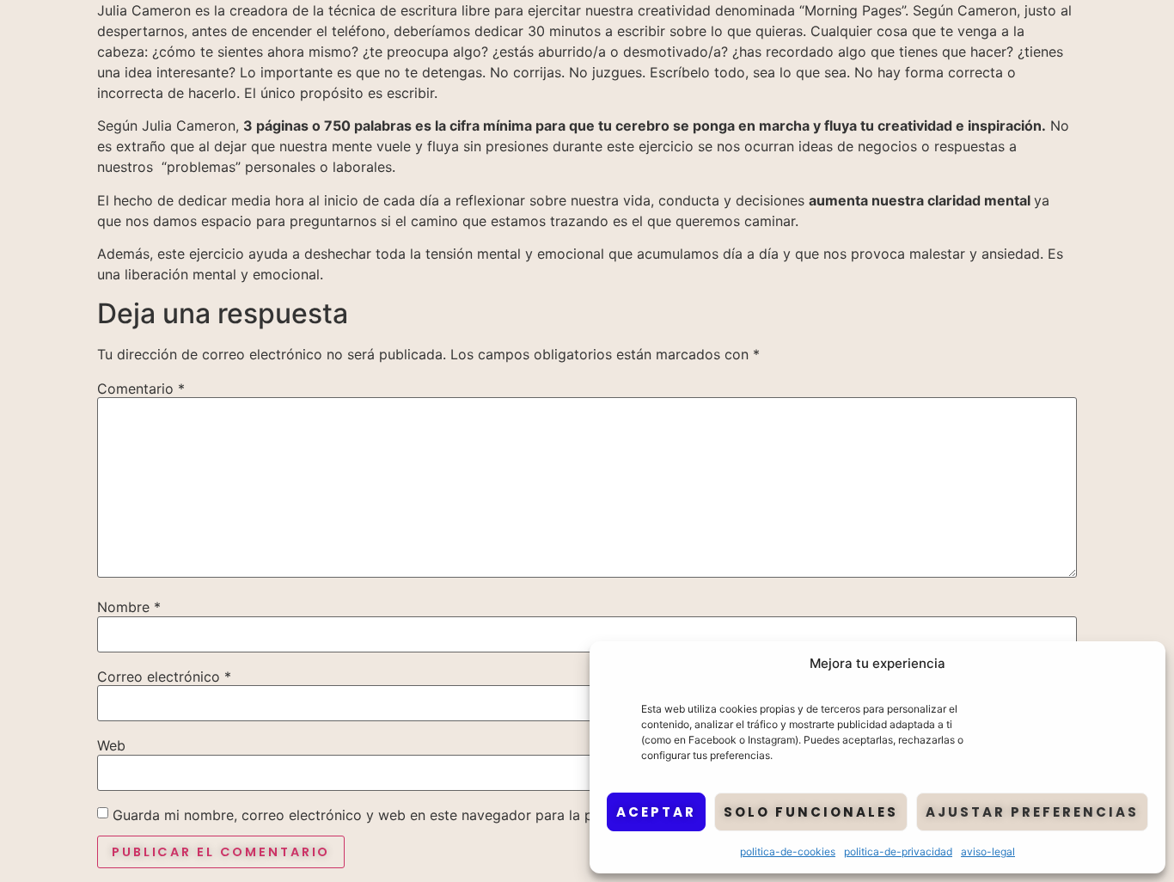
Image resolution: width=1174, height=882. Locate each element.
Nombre (129, 607)
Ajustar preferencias (1032, 812)
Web (111, 745)
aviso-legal (988, 851)
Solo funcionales (811, 812)
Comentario (141, 388)
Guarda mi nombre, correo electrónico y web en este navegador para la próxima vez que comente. (435, 815)
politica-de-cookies (787, 851)
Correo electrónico (164, 676)
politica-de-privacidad (898, 851)
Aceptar (656, 812)
